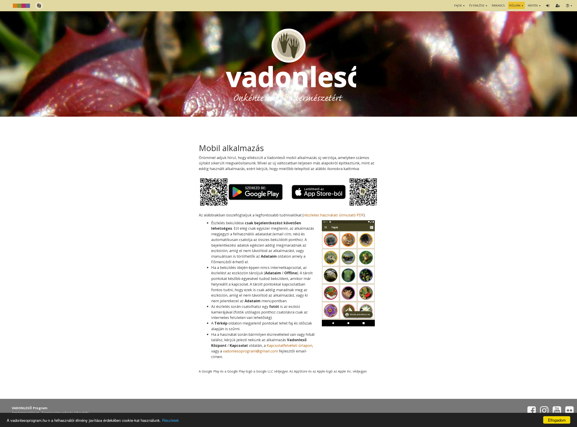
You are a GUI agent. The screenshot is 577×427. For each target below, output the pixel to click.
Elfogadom (557, 420)
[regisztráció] (557, 5)
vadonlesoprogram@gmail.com (250, 351)
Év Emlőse (477, 5)
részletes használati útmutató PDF (334, 215)
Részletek (170, 420)
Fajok (458, 5)
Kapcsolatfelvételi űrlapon (289, 345)
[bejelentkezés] (548, 5)
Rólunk (515, 5)
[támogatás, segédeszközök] (569, 5)
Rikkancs (498, 5)
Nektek (533, 5)
